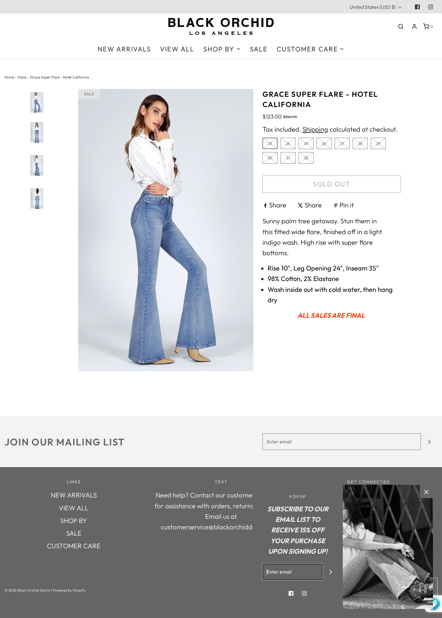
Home (9, 77)
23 (270, 143)
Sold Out (331, 184)
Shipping (315, 129)
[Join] (429, 441)
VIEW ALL (177, 49)
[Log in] (414, 26)
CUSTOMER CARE (73, 546)
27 (342, 143)
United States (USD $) (373, 7)
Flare (22, 77)
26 (324, 143)
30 (270, 157)
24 (288, 143)
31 (288, 157)
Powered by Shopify (69, 590)
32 (306, 157)
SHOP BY (73, 520)
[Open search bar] (400, 26)
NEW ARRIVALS (124, 49)
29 (378, 143)
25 (306, 143)
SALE (259, 49)
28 (360, 143)
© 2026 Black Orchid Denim (27, 590)
